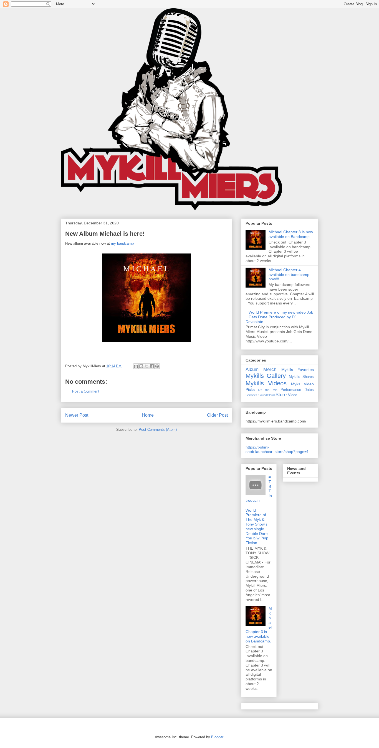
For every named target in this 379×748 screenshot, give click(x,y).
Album (252, 369)
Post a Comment (85, 391)
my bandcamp (122, 243)
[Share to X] (146, 366)
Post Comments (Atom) (158, 429)
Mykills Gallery (266, 375)
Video (292, 395)
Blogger (217, 737)
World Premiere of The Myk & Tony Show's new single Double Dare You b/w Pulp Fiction (257, 526)
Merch (269, 369)
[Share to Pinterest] (157, 366)
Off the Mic (267, 389)
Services (251, 395)
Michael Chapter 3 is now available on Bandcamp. (291, 234)
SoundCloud (266, 395)
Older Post (217, 415)
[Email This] (136, 366)
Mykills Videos (266, 383)
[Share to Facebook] (152, 366)
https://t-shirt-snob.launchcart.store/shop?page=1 (277, 449)
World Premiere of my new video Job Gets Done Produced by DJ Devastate (279, 317)
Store (281, 394)
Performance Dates (297, 390)
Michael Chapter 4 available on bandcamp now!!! (289, 274)
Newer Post (76, 415)
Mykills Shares (301, 377)
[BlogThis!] (141, 366)
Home (148, 415)
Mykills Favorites (297, 369)
